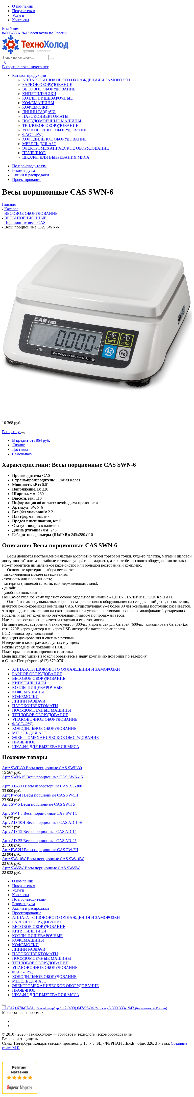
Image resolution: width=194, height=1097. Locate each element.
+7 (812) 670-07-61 (31, 1008)
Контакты (20, 20)
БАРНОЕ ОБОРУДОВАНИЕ (47, 84)
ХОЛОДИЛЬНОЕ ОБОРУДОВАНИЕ (54, 139)
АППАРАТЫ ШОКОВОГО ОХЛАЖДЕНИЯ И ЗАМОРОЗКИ (76, 80)
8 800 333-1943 (138, 1008)
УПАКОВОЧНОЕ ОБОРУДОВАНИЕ (55, 130)
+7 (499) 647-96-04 (85, 1008)
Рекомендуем (23, 170)
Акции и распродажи (30, 175)
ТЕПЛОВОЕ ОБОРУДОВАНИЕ (50, 125)
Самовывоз (22, 454)
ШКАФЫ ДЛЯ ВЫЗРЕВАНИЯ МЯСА (55, 157)
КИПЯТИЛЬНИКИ (39, 93)
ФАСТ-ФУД (32, 134)
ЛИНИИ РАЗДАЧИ (39, 112)
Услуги (18, 15)
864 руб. (31, 440)
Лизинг (18, 445)
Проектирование (26, 179)
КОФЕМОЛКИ (35, 107)
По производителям (29, 166)
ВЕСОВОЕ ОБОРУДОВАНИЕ (49, 89)
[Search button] (52, 58)
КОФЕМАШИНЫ (38, 103)
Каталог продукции (29, 75)
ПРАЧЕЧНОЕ (34, 153)
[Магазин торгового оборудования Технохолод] (35, 52)
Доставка (20, 449)
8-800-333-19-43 (34, 33)
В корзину (11, 432)
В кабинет (11, 28)
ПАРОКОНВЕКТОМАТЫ (45, 116)
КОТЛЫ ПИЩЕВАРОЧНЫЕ (47, 98)
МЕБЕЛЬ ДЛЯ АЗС (39, 144)
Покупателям (23, 11)
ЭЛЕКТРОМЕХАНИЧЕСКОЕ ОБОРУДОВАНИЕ (65, 148)
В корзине (25, 67)
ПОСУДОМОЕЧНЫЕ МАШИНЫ (51, 121)
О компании (22, 6)
